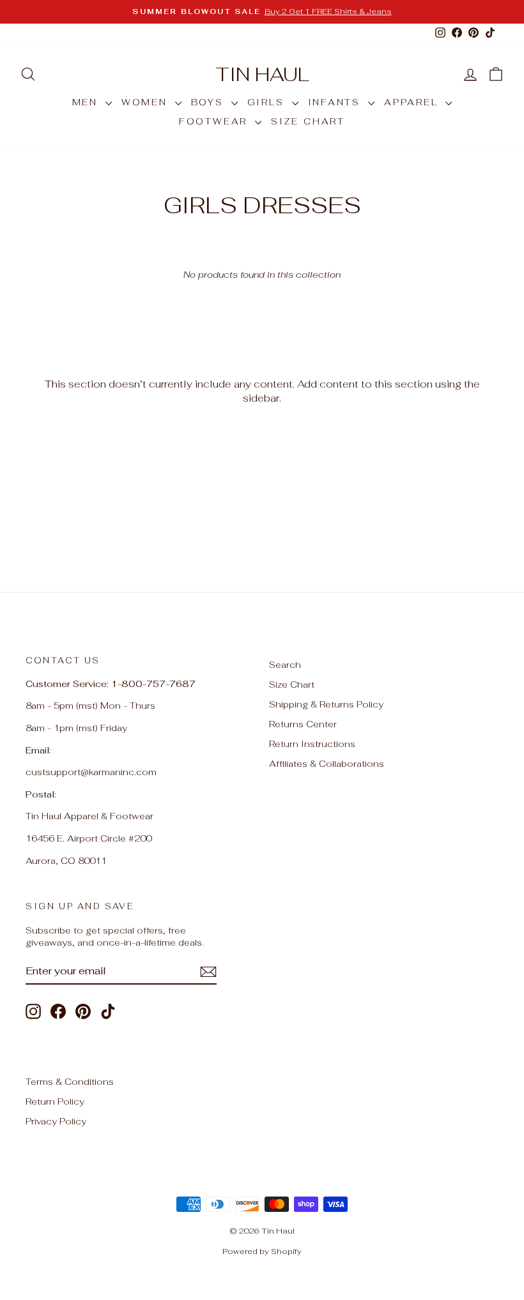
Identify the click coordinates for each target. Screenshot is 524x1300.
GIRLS (268, 102)
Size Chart (291, 684)
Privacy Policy (56, 1121)
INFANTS (336, 102)
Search (285, 664)
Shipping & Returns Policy (326, 704)
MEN (87, 102)
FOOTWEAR (215, 121)
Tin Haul (262, 74)
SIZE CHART (308, 121)
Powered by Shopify (262, 1251)
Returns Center (303, 724)
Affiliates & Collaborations (326, 763)
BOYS (209, 102)
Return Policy (55, 1101)
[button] (496, 74)
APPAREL (413, 102)
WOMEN (146, 102)
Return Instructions (312, 744)
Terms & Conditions (70, 1081)
